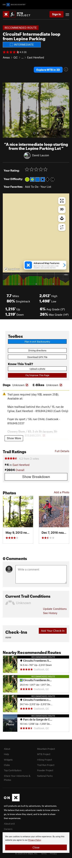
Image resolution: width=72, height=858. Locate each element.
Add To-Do (31, 186)
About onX (9, 823)
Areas (6, 57)
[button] (6, 110)
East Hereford (35, 57)
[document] (36, 842)
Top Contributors (12, 770)
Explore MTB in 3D (48, 69)
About (7, 748)
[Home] (18, 14)
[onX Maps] (12, 800)
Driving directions (37, 350)
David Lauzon (40, 155)
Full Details (62, 451)
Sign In (56, 14)
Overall (20, 470)
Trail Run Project (45, 765)
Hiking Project (44, 759)
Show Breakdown (36, 477)
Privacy (53, 853)
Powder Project (45, 770)
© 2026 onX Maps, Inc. (26, 853)
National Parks (45, 775)
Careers (8, 828)
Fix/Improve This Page (37, 375)
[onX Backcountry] (14, 5)
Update (55, 608)
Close (36, 847)
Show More (14, 438)
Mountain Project (46, 748)
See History (50, 613)
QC (15, 57)
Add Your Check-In (53, 630)
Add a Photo (61, 492)
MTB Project (43, 754)
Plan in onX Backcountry (37, 341)
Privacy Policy (34, 840)
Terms (44, 853)
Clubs (7, 765)
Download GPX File (37, 357)
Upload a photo (37, 368)
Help (6, 754)
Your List (45, 186)
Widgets (8, 759)
